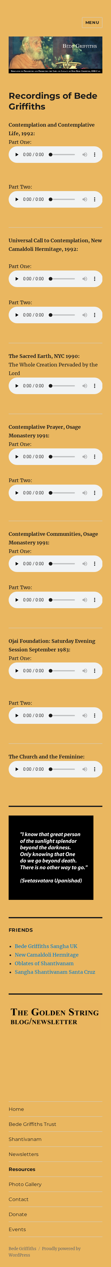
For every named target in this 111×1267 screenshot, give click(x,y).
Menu (92, 22)
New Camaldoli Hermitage (47, 955)
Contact (19, 1199)
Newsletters (24, 1154)
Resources (22, 1169)
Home (16, 1109)
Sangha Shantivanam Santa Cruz (55, 972)
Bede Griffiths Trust (32, 1124)
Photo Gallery (25, 1184)
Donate (18, 1214)
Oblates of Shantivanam (44, 963)
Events (17, 1229)
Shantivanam (25, 1139)
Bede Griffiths (22, 1248)
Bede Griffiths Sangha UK (46, 946)
